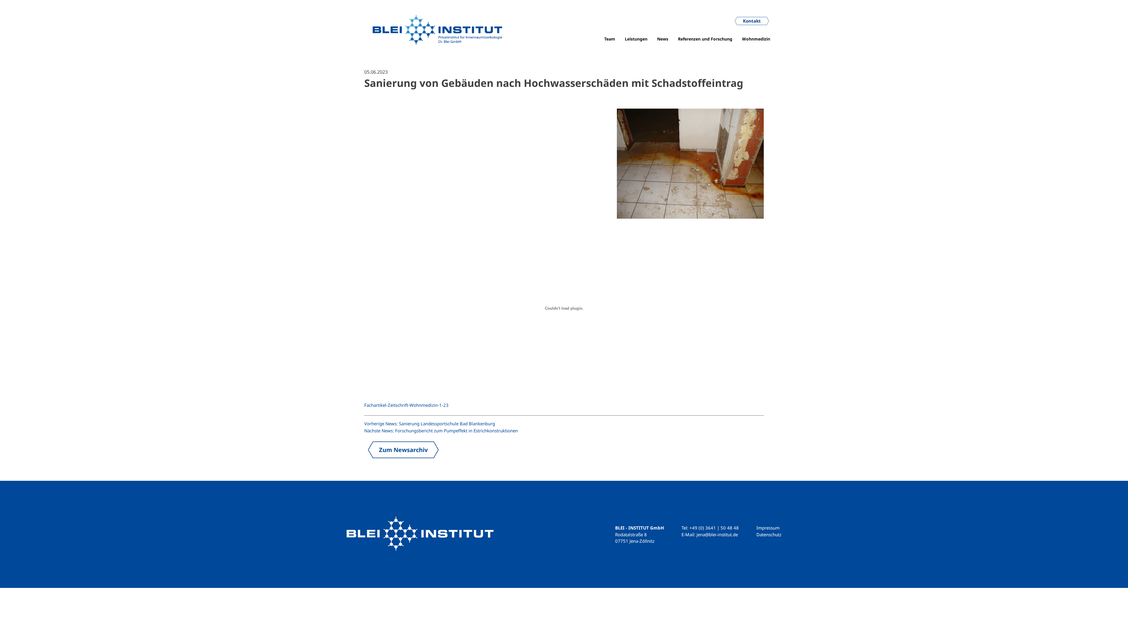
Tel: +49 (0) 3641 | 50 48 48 (710, 528)
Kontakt (752, 21)
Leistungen (636, 39)
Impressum (768, 528)
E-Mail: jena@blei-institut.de (710, 534)
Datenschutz (768, 534)
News (662, 39)
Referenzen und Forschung (705, 39)
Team (609, 39)
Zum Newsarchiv (403, 450)
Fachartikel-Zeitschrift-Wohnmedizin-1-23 (406, 405)
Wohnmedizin (756, 39)
